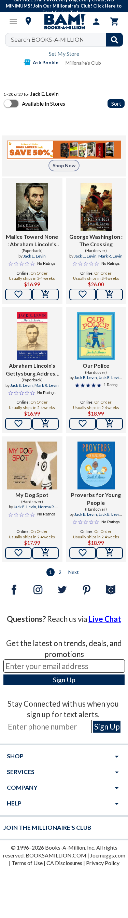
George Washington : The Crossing (96, 240)
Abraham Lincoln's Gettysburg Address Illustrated (32, 369)
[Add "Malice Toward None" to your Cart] (45, 294)
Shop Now (64, 165)
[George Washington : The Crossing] (96, 207)
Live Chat (104, 619)
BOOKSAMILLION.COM (56, 855)
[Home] (64, 21)
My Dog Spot (31, 494)
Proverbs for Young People (96, 498)
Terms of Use (27, 863)
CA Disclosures (64, 863)
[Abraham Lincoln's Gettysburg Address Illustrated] (32, 336)
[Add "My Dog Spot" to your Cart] (45, 553)
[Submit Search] (114, 40)
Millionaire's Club (83, 63)
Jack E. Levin (34, 256)
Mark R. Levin (110, 256)
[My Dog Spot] (32, 465)
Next (73, 572)
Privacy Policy (102, 863)
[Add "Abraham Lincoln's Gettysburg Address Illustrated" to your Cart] (45, 424)
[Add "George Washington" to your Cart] (109, 294)
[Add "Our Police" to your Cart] (109, 424)
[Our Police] (95, 336)
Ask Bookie (45, 62)
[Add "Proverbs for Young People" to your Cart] (109, 553)
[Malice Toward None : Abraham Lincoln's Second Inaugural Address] (31, 207)
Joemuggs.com (107, 855)
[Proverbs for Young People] (96, 465)
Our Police (96, 365)
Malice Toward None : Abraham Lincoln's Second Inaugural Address (32, 240)
